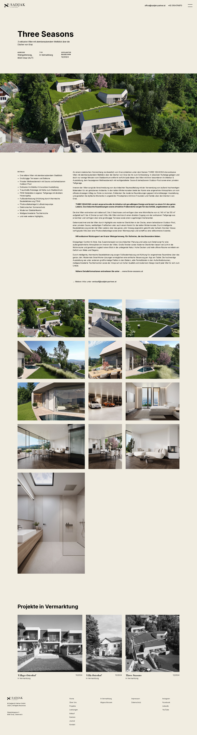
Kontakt (72, 724)
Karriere (72, 717)
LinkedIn (165, 706)
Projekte (72, 706)
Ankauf (72, 713)
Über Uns (72, 702)
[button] (190, 5)
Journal (72, 721)
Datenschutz (136, 702)
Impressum (135, 699)
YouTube (165, 710)
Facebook (166, 702)
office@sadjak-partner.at (155, 5)
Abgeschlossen (106, 702)
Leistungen (73, 710)
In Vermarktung (106, 699)
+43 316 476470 (175, 5)
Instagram (166, 699)
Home (71, 699)
